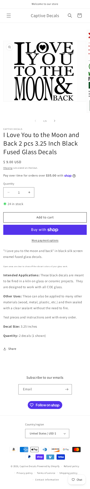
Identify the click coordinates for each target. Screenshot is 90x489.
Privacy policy (25, 473)
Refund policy (71, 466)
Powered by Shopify (48, 466)
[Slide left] (35, 121)
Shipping (7, 167)
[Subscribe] (67, 389)
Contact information (47, 479)
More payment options (45, 240)
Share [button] (12, 349)
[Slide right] (54, 121)
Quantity (8, 184)
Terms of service (46, 473)
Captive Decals (28, 466)
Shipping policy (68, 473)
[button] (9, 15)
